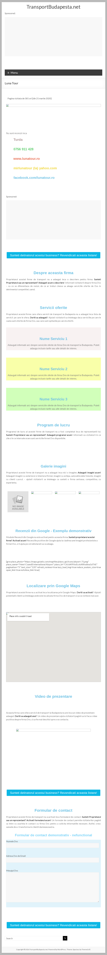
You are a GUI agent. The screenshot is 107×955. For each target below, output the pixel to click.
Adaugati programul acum (59, 435)
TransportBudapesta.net (53, 7)
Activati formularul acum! (38, 820)
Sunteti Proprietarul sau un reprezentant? (26, 435)
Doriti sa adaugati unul (25, 716)
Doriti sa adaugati (38, 317)
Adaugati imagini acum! (89, 472)
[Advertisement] (53, 36)
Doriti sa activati (85, 592)
